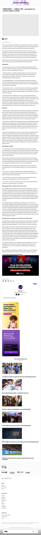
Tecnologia (4, 508)
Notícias (3, 485)
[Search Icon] (33, 531)
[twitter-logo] (4, 478)
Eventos (3, 503)
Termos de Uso (4, 516)
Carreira (3, 504)
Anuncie (3, 488)
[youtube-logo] (7, 478)
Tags (2, 518)
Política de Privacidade (6, 515)
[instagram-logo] (2, 478)
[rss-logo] (9, 478)
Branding (3, 498)
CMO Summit (4, 486)
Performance (4, 500)
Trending (3, 495)
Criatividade (4, 506)
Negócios (3, 497)
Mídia (3, 501)
